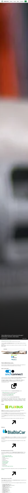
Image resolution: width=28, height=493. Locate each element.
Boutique (2, 338)
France (26, 338)
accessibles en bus (10, 394)
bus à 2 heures (9, 395)
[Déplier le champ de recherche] (26, 1)
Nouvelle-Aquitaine (5, 462)
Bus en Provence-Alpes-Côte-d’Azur (8, 466)
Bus (4, 338)
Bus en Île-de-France (6, 461)
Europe (23, 338)
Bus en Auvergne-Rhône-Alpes (7, 455)
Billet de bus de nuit (5, 392)
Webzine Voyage (6, 1)
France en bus (13, 393)
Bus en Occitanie (5, 463)
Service (6, 338)
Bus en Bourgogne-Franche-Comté (8, 456)
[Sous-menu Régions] (19, 1)
